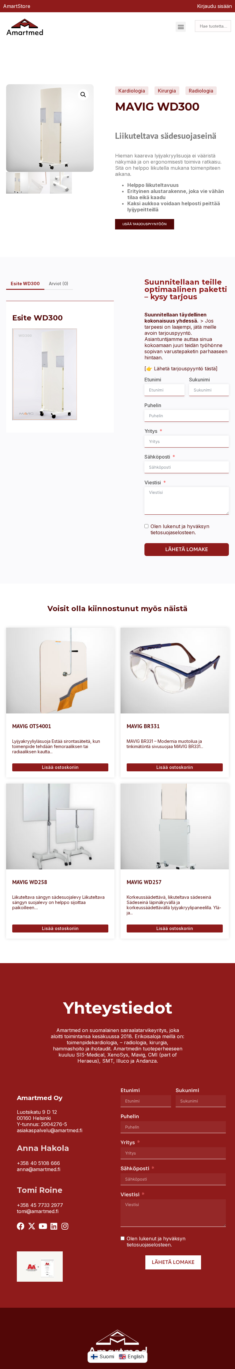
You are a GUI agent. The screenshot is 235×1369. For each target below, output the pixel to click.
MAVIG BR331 (143, 726)
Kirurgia (167, 91)
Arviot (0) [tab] (58, 283)
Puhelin (152, 405)
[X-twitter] (31, 1226)
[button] (181, 27)
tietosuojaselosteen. (173, 532)
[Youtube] (43, 1226)
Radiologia (201, 91)
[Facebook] (20, 1226)
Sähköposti (157, 457)
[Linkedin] (54, 1226)
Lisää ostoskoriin (60, 767)
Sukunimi (199, 379)
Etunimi (152, 379)
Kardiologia (131, 91)
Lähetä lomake (186, 549)
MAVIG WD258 (29, 882)
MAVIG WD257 (144, 882)
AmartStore (16, 6)
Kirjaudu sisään (214, 6)
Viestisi (152, 482)
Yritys (150, 431)
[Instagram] (65, 1226)
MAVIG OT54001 (31, 726)
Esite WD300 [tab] (25, 283)
